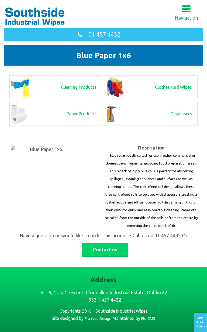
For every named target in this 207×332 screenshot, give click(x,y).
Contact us (105, 249)
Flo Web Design (98, 318)
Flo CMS (148, 318)
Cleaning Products (78, 87)
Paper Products (81, 113)
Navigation (186, 17)
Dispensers (181, 113)
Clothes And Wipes (173, 87)
